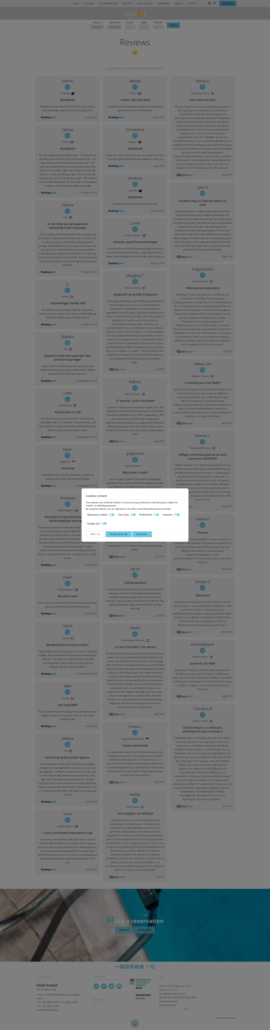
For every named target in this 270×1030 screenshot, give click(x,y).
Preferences (145, 514)
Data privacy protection (159, 508)
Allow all (142, 534)
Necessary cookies (97, 514)
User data (123, 514)
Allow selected (118, 534)
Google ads (93, 523)
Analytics (168, 514)
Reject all (95, 534)
